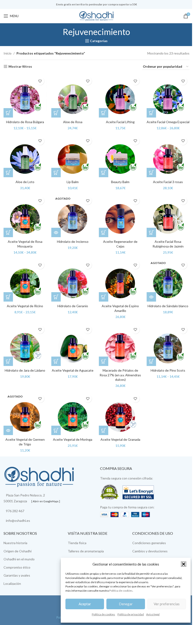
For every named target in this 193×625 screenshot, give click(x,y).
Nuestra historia (15, 543)
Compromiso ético (17, 567)
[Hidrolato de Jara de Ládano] (25, 344)
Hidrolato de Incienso (72, 242)
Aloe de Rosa (72, 122)
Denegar (126, 604)
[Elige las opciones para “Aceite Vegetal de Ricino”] (8, 297)
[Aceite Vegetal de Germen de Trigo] (25, 413)
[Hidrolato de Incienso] (72, 215)
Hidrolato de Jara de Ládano (25, 370)
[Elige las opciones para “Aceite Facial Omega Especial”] (151, 113)
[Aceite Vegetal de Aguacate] (72, 344)
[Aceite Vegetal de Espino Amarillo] (120, 280)
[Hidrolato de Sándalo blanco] (168, 280)
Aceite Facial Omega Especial (168, 122)
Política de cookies (121, 590)
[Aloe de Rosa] (72, 96)
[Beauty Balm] (120, 155)
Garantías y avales (17, 575)
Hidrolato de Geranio (72, 306)
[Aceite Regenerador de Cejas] (120, 215)
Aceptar (85, 604)
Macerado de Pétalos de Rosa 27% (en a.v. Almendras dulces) (120, 374)
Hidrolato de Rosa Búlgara (25, 122)
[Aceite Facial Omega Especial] (168, 96)
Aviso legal (153, 614)
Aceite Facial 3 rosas (168, 182)
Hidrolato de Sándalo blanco (168, 306)
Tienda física (77, 543)
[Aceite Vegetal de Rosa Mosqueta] (25, 215)
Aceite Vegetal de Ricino (25, 306)
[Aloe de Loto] (25, 155)
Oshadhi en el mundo (19, 559)
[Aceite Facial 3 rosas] (168, 155)
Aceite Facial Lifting (120, 122)
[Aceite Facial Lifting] (120, 96)
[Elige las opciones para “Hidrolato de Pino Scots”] (151, 361)
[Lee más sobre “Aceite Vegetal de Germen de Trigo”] (8, 430)
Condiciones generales (149, 543)
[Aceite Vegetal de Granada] (120, 413)
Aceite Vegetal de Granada (120, 439)
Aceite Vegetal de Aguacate (72, 370)
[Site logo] (96, 16)
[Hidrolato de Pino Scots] (168, 344)
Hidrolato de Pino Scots (168, 370)
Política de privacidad (130, 614)
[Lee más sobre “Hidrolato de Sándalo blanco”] (151, 297)
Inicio (8, 53)
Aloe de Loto (25, 182)
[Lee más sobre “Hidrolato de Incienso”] (56, 232)
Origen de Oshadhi (18, 551)
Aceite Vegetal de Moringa (72, 439)
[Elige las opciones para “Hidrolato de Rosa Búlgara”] (8, 113)
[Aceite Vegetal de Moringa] (72, 413)
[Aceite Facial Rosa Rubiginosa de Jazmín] (168, 215)
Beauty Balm (120, 182)
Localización (12, 584)
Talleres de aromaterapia (86, 551)
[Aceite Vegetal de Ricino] (25, 280)
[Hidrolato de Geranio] (72, 280)
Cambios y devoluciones (150, 551)
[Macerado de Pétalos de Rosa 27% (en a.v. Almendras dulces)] (120, 344)
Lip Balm (73, 182)
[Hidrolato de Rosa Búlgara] (25, 96)
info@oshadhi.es (18, 521)
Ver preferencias (167, 604)
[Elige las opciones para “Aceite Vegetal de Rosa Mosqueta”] (8, 232)
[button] (183, 564)
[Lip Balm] (72, 155)
